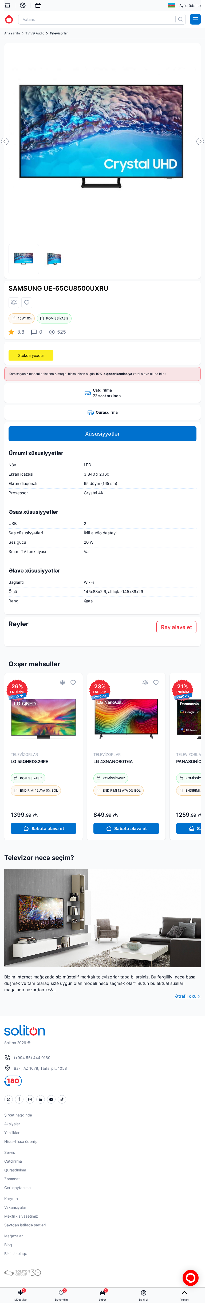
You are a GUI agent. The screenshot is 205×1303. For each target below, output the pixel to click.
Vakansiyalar (15, 1207)
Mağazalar (13, 1236)
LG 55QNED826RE (29, 761)
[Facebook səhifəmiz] (19, 1099)
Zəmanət (12, 1178)
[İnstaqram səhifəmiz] (30, 1099)
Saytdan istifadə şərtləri (25, 1225)
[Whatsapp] (8, 1099)
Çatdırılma (13, 1161)
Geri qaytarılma (17, 1187)
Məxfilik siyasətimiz (21, 1216)
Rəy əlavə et (176, 627)
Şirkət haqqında (18, 1115)
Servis (9, 1152)
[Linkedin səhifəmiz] (40, 1099)
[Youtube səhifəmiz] (51, 1099)
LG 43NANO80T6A (113, 761)
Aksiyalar (12, 1124)
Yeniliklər (11, 1132)
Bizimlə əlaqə (15, 1253)
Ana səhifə (12, 33)
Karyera (11, 1198)
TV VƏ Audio (34, 33)
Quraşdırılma (15, 1170)
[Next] (200, 141)
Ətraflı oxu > (188, 996)
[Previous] (5, 141)
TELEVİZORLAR (24, 754)
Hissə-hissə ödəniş (20, 1141)
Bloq (8, 1244)
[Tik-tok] (62, 1099)
